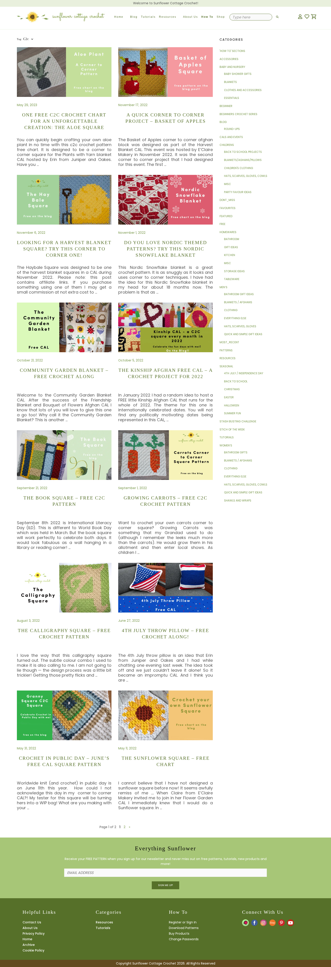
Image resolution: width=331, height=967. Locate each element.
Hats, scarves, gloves (240, 326)
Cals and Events (231, 137)
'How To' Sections (232, 51)
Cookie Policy (33, 950)
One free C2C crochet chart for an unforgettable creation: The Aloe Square (64, 121)
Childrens (227, 145)
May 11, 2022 (127, 748)
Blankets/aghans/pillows (243, 160)
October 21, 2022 (30, 360)
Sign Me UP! (165, 885)
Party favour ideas (238, 192)
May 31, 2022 (26, 748)
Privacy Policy (34, 933)
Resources (167, 16)
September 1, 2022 (132, 488)
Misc (227, 184)
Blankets (230, 82)
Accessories (229, 59)
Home (118, 16)
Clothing (231, 310)
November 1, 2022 (131, 232)
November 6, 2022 (31, 232)
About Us (190, 16)
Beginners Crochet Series (238, 114)
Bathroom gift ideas (239, 294)
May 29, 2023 (27, 105)
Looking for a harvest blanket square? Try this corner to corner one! (64, 249)
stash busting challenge (238, 421)
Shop (221, 16)
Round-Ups (232, 129)
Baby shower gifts (238, 74)
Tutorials (148, 16)
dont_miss (227, 200)
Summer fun (232, 413)
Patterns (226, 350)
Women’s (226, 445)
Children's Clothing (238, 168)
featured (226, 216)
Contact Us (32, 922)
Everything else (235, 318)
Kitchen (229, 255)
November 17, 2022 (132, 105)
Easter (229, 397)
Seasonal (226, 366)
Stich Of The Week (232, 429)
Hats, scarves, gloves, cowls (245, 176)
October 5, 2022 (130, 360)
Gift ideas (231, 247)
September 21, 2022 (32, 488)
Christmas (232, 389)
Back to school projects (243, 152)
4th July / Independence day (243, 373)
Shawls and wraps (237, 500)
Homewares (228, 232)
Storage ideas (234, 271)
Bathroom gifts (235, 452)
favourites (228, 208)
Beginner (226, 106)
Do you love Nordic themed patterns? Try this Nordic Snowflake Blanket (165, 249)
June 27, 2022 (129, 620)
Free (222, 224)
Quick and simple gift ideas (243, 334)
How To (207, 16)
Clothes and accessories (243, 90)
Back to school (235, 381)
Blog (134, 16)
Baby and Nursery (232, 67)
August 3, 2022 (28, 620)
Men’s (223, 287)
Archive (29, 944)
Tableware (231, 279)
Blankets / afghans (238, 302)
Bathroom (231, 239)
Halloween (231, 405)
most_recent (229, 342)
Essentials (231, 98)
